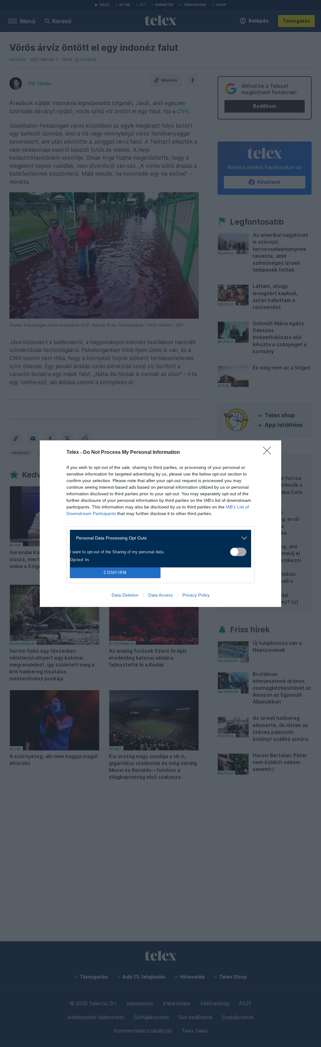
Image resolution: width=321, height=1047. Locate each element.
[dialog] (160, 523)
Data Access (160, 595)
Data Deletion (125, 595)
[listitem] (158, 538)
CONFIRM (115, 572)
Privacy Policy (196, 595)
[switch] (238, 552)
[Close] (269, 453)
